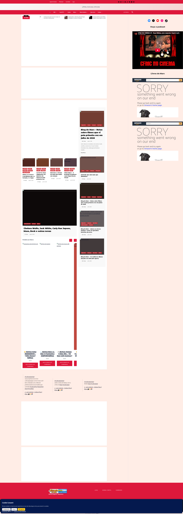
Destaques (51, 57)
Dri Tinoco (26, 32)
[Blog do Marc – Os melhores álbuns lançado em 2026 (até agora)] (92, 247)
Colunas (99, 12)
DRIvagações (98, 170)
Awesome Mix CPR (27, 223)
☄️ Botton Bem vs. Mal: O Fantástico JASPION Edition (47, 354)
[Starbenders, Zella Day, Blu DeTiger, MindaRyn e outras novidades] (96, 459)
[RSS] (133, 2)
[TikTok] (127, 2)
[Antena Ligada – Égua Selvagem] (48, 410)
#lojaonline (40, 387)
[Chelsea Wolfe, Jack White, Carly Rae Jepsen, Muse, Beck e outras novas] (50, 207)
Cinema (69, 12)
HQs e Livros (92, 12)
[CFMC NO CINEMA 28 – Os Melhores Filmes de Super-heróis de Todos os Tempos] (42, 109)
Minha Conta (106, 490)
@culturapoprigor (29, 377)
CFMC (54, 12)
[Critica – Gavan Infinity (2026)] (74, 79)
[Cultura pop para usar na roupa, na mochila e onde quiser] (89, 36)
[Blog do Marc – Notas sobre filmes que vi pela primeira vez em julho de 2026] (89, 59)
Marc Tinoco (56, 57)
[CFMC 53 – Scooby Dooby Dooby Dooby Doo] (56, 109)
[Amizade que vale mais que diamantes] (92, 164)
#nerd (26, 389)
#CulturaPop (33, 387)
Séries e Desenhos (83, 12)
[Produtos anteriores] (70, 240)
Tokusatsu (68, 57)
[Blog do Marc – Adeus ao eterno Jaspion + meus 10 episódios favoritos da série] (92, 219)
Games (102, 407)
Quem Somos (53, 2)
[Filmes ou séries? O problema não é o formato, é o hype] (89, 47)
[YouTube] (118, 2)
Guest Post (88, 408)
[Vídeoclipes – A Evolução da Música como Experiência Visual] (70, 162)
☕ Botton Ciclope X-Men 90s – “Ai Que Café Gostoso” (64, 354)
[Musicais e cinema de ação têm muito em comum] (56, 162)
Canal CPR (61, 12)
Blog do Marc (96, 55)
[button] (56, 12)
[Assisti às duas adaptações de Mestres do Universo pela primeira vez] (53, 79)
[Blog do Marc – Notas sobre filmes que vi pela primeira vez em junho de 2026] (92, 191)
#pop (61, 385)
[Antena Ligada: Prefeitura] (79, 410)
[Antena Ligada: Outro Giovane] (69, 410)
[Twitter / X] (123, 2)
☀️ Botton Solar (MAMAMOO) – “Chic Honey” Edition (30, 355)
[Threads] (131, 2)
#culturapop (66, 385)
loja (96, 490)
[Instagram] (125, 2)
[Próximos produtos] (75, 240)
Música (74, 12)
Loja (73, 2)
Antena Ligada (47, 415)
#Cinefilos (31, 389)
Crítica (47, 57)
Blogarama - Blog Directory (58, 494)
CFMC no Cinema (30, 31)
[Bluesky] (121, 2)
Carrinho (68, 2)
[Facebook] (129, 2)
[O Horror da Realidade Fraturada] (96, 79)
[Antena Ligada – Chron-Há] (58, 410)
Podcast (61, 2)
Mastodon (51, 494)
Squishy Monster (26, 413)
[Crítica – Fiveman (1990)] (64, 43)
